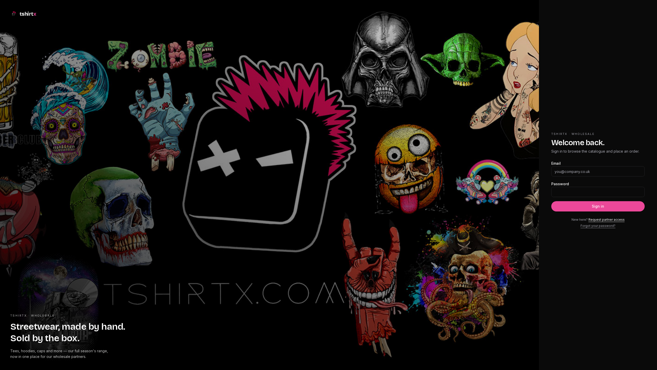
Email (556, 163)
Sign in (598, 206)
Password (560, 184)
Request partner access (606, 219)
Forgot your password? (598, 226)
